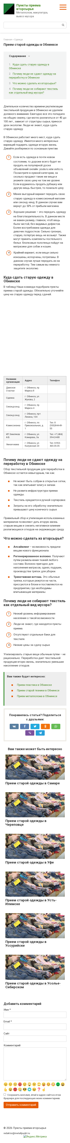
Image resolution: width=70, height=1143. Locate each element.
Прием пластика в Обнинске (34, 685)
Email (8, 1021)
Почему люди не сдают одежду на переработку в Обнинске (32, 75)
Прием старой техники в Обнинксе (38, 690)
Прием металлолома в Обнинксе (37, 696)
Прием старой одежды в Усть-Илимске (31, 902)
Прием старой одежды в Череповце (25, 823)
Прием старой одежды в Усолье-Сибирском (33, 985)
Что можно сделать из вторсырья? (34, 83)
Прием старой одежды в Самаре (32, 783)
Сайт (7, 1033)
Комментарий (12, 1045)
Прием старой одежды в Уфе (29, 862)
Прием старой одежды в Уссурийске (25, 944)
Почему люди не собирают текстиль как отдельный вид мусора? (33, 90)
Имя (7, 1009)
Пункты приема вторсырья (28, 7)
